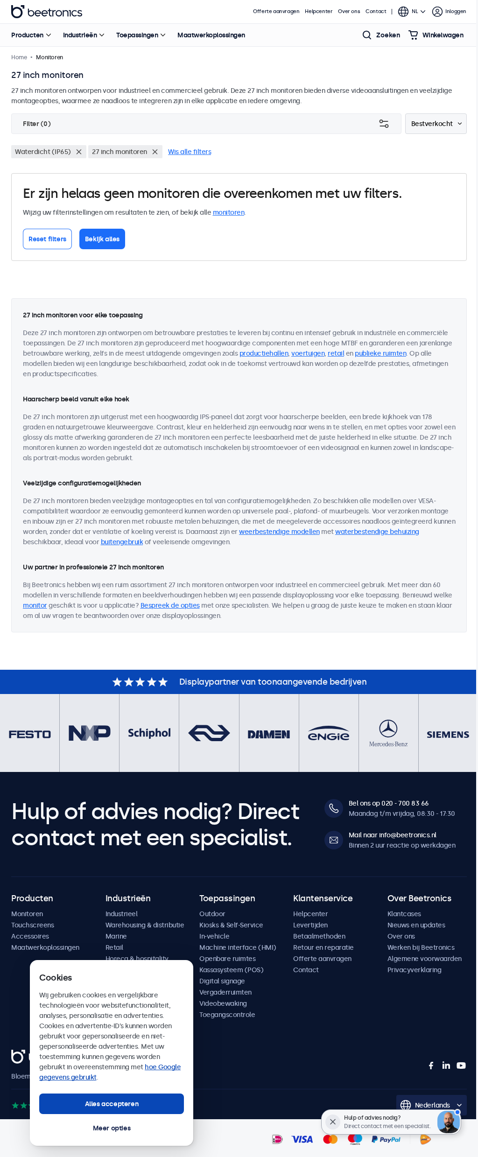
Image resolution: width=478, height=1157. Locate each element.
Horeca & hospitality (137, 958)
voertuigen (307, 353)
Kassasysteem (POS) (231, 970)
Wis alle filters (189, 151)
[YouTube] (461, 1065)
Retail (114, 947)
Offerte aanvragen (276, 11)
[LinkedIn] (446, 1065)
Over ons (349, 11)
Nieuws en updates (416, 925)
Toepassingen (137, 35)
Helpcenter (318, 11)
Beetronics (46, 11)
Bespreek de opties (170, 605)
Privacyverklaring (414, 970)
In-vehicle (214, 936)
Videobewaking (223, 1003)
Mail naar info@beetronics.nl (392, 835)
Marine (116, 936)
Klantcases (404, 914)
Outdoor (212, 914)
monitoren (229, 212)
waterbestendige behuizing (377, 531)
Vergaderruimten (225, 992)
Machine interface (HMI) (237, 947)
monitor (35, 605)
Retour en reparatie (323, 947)
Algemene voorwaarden (424, 958)
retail (336, 353)
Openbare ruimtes (227, 958)
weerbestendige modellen (279, 531)
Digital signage (222, 981)
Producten (27, 35)
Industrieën (80, 35)
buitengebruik (122, 542)
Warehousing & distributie (144, 925)
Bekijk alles (102, 239)
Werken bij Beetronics (421, 947)
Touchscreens (32, 925)
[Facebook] (431, 1065)
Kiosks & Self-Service (231, 925)
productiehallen (263, 353)
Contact (376, 11)
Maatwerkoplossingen (211, 35)
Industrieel (121, 914)
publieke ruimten (380, 353)
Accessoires (30, 936)
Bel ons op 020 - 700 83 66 (389, 803)
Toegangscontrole (227, 1014)
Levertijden (310, 925)
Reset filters (47, 239)
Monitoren (27, 914)
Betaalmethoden (319, 936)
